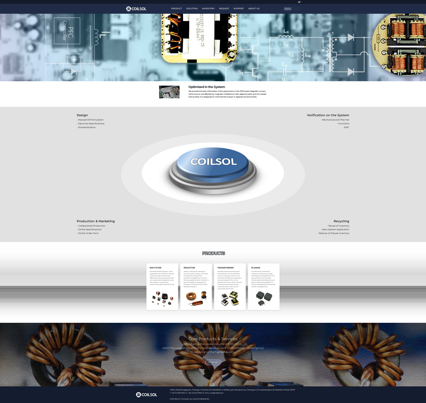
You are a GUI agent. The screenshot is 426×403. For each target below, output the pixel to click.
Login (296, 9)
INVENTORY (208, 8)
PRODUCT (176, 8)
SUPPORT (239, 8)
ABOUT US (253, 8)
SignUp (288, 9)
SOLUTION (192, 8)
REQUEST (224, 8)
